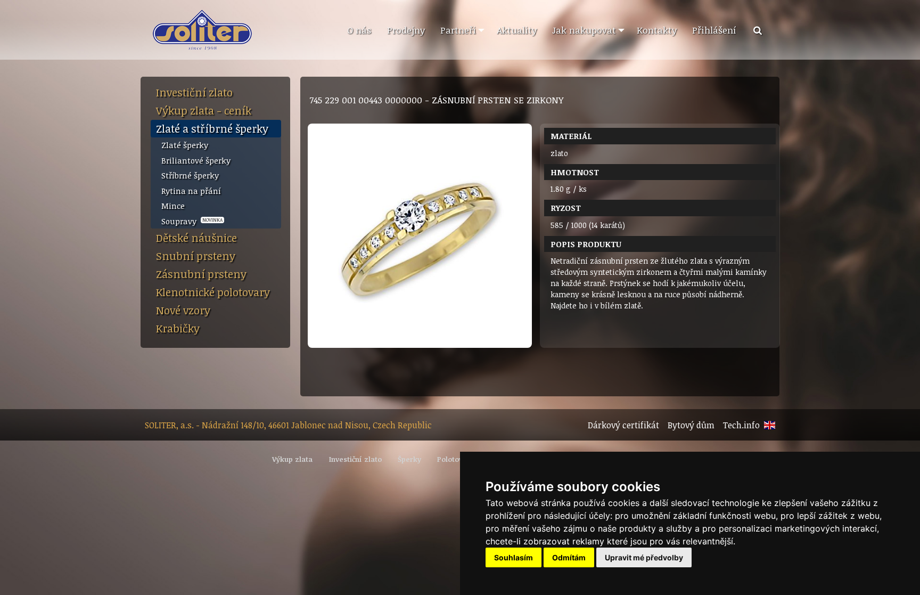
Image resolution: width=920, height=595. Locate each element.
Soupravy (192, 221)
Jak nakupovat (584, 29)
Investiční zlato (194, 92)
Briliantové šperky (196, 160)
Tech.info (741, 425)
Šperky (409, 459)
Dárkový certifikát (623, 425)
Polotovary (455, 459)
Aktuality (517, 29)
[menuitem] (359, 30)
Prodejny (406, 29)
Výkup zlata (292, 459)
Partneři (458, 29)
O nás (359, 29)
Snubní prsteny (195, 255)
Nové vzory (183, 310)
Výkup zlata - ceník (203, 110)
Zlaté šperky (184, 145)
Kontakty (657, 29)
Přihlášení (714, 29)
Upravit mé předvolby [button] (644, 557)
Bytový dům (691, 425)
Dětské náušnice (196, 237)
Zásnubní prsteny (201, 273)
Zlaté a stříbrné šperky (212, 128)
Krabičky (178, 328)
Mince (173, 205)
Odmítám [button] (569, 557)
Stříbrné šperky (190, 175)
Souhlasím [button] (513, 557)
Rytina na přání (191, 190)
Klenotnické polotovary (213, 291)
